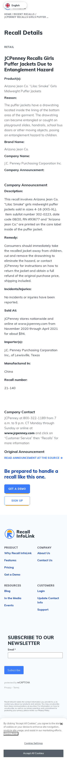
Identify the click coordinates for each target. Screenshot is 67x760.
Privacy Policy (43, 710)
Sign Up (17, 500)
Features (10, 560)
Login (41, 591)
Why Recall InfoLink (18, 553)
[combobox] (15, 5)
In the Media (12, 598)
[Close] (61, 724)
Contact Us (44, 560)
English (16, 5)
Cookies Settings (33, 743)
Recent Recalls (24, 14)
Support (42, 609)
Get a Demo (17, 488)
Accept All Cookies (33, 753)
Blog (7, 591)
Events (9, 605)
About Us (43, 553)
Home (7, 14)
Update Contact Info (48, 600)
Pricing (9, 567)
